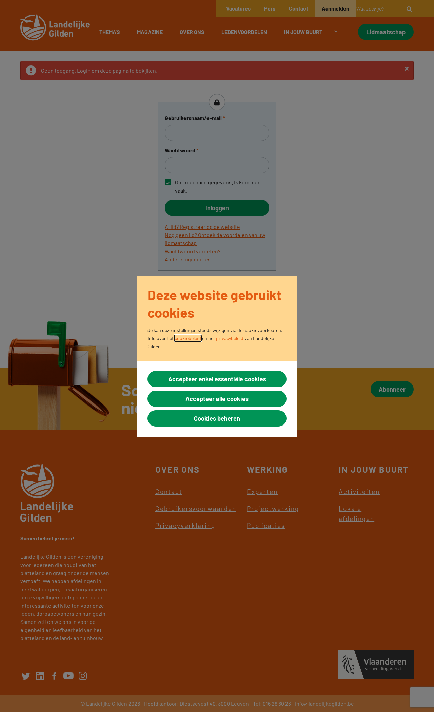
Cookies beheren (217, 418)
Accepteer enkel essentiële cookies (217, 379)
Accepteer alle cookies (217, 398)
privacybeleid (229, 338)
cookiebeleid (188, 338)
